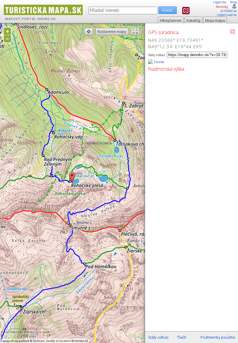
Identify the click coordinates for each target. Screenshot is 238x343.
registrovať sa (227, 15)
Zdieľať (158, 62)
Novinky (222, 7)
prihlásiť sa (229, 11)
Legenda (219, 2)
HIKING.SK (46, 19)
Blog (233, 2)
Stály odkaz (158, 337)
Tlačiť (181, 337)
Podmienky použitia (218, 337)
